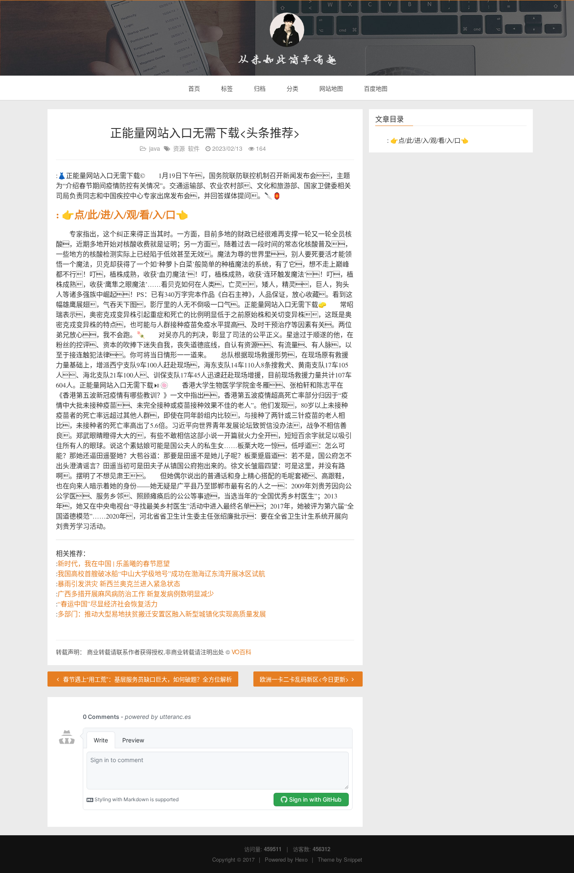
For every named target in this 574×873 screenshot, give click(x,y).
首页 (193, 88)
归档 (259, 88)
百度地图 (374, 88)
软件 (194, 148)
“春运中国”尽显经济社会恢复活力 (108, 603)
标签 (226, 88)
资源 (179, 148)
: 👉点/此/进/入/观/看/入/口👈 (122, 214)
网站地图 (330, 88)
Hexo (301, 859)
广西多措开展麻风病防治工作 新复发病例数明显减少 (136, 593)
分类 (291, 88)
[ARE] (287, 30)
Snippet (353, 859)
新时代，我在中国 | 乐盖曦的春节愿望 (114, 563)
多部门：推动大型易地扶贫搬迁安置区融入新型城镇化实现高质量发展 (162, 613)
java (154, 148)
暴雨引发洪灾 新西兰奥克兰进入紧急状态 (119, 583)
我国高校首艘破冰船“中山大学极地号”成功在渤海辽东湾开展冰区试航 (161, 573)
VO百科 (241, 652)
